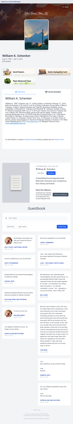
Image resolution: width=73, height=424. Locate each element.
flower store (59, 139)
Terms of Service (41, 415)
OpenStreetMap (38, 418)
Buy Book (51, 173)
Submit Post (62, 227)
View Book (40, 173)
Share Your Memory (60, 194)
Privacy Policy (31, 415)
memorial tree (29, 139)
